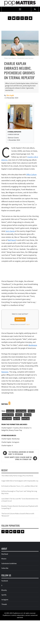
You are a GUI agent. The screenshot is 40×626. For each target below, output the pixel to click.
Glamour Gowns (7, 415)
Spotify (3, 595)
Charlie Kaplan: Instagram (10, 442)
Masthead (4, 554)
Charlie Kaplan (21, 411)
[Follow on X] (9, 18)
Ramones (4, 372)
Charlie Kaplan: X (7, 445)
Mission (3, 559)
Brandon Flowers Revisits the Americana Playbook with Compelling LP (19, 507)
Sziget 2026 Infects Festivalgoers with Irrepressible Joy (19, 481)
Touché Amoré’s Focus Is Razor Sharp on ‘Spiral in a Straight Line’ (18, 458)
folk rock (31, 411)
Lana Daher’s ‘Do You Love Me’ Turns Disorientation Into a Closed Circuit (19, 500)
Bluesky (4, 590)
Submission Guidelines (9, 563)
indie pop (19, 415)
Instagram (4, 600)
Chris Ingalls (10, 95)
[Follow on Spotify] (30, 18)
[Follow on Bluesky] (14, 18)
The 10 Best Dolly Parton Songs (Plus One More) (17, 476)
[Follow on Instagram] (22, 18)
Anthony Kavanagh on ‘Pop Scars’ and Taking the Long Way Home (19, 492)
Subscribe (20, 319)
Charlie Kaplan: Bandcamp (10, 439)
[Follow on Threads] (26, 18)
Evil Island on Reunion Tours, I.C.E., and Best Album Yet (19, 486)
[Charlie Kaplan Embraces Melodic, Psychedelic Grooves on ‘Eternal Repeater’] (20, 43)
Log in (28, 324)
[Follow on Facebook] (18, 18)
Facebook (4, 581)
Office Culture (31, 174)
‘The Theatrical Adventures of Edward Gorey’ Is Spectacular (21, 453)
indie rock (27, 415)
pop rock (17, 418)
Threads (4, 604)
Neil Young (12, 240)
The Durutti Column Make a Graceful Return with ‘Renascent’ (17, 515)
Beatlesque (33, 345)
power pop (25, 418)
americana (10, 411)
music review (6, 418)
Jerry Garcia (10, 231)
